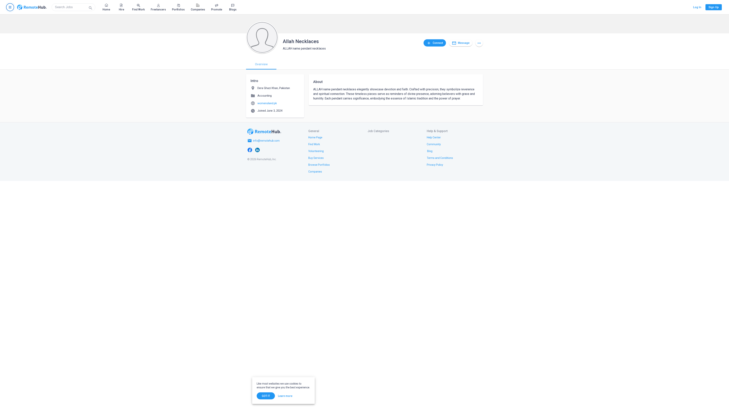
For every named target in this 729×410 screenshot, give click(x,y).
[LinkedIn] (257, 150)
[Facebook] (250, 150)
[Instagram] (272, 150)
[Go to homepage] (32, 7)
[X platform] (265, 150)
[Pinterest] (280, 150)
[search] (73, 7)
